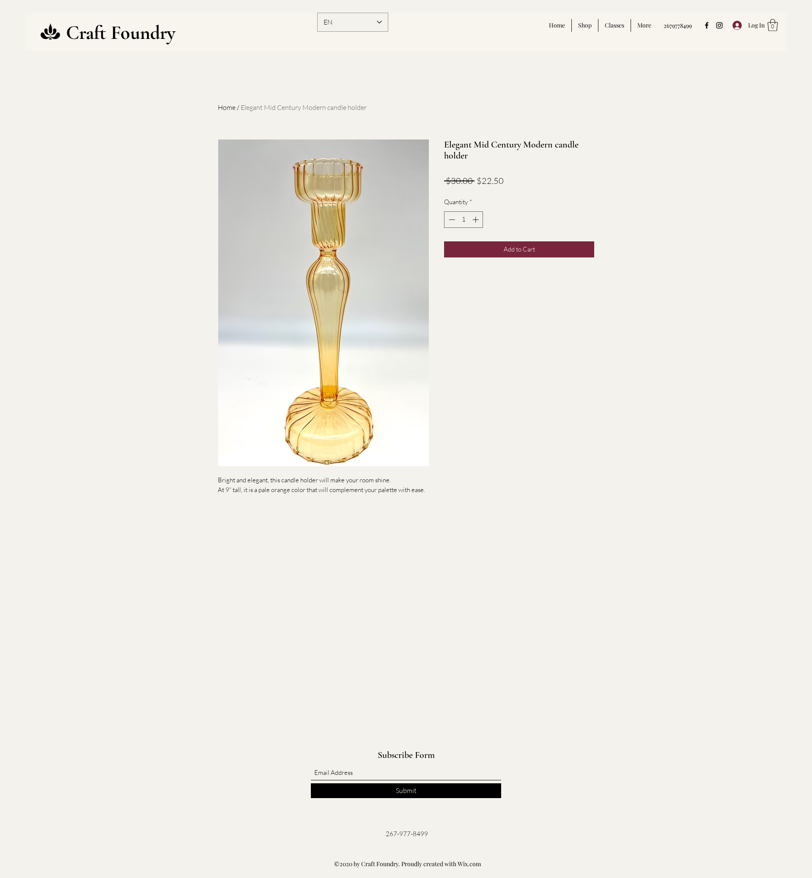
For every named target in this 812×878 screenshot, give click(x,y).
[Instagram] (719, 25)
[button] (773, 25)
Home (227, 107)
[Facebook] (706, 25)
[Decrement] (451, 219)
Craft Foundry (121, 32)
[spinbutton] (464, 219)
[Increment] (476, 219)
